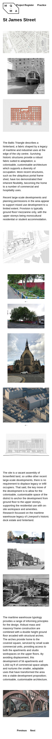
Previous (5, 286)
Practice (41, 5)
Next (26, 286)
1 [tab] (25, 301)
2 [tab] (26, 301)
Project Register (25, 5)
